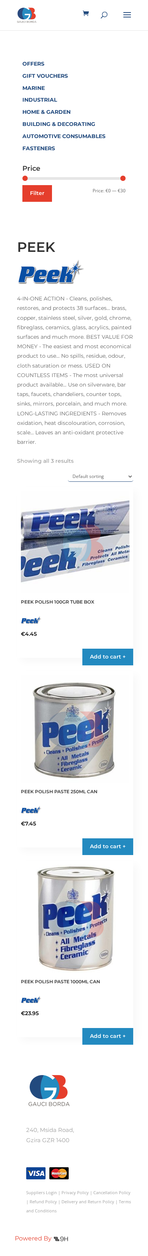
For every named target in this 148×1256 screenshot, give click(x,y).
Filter (37, 193)
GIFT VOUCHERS (45, 75)
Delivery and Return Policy (87, 1201)
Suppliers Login (41, 1192)
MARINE (33, 88)
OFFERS (33, 63)
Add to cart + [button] (108, 656)
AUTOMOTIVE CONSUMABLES (63, 136)
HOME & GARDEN (46, 111)
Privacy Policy (75, 1192)
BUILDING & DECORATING (58, 124)
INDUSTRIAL (39, 99)
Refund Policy (43, 1201)
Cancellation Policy (112, 1192)
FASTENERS (38, 148)
